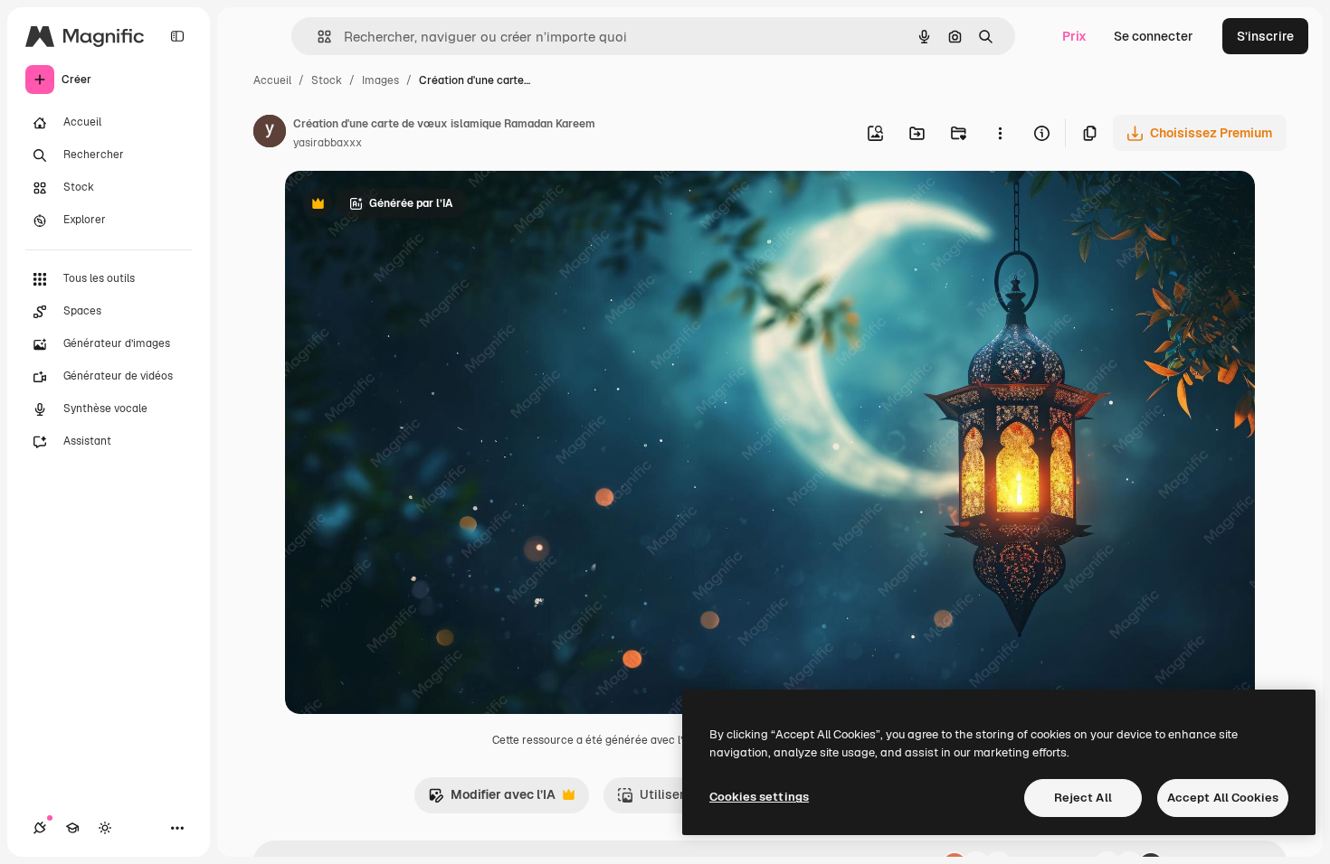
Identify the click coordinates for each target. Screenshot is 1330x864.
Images (380, 80)
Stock (326, 80)
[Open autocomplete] (317, 36)
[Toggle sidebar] (177, 36)
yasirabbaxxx (327, 143)
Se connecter (1153, 36)
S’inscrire (1265, 36)
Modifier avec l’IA (492, 799)
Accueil (272, 80)
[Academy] (72, 827)
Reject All (1083, 797)
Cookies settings (759, 796)
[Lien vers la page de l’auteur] (269, 134)
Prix (1074, 36)
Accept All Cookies (1222, 797)
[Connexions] (39, 827)
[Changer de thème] (104, 827)
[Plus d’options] (1000, 133)
